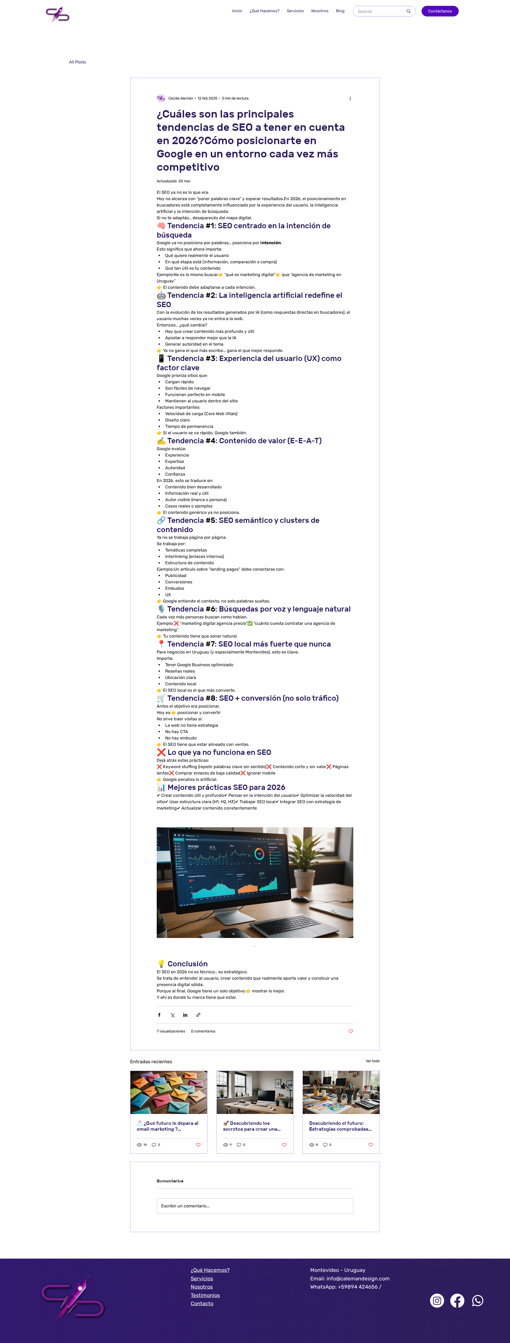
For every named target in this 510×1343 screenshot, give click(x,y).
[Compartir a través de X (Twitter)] (172, 1014)
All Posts (77, 61)
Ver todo (373, 1061)
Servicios (202, 1279)
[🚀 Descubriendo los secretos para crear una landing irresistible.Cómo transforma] (255, 1092)
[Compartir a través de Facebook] (159, 1014)
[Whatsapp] (478, 1301)
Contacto (202, 1304)
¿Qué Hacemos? (210, 1270)
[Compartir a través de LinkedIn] (185, 1014)
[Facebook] (457, 1301)
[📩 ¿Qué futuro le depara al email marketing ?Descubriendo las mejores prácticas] (168, 1092)
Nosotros (202, 1287)
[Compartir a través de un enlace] (198, 1014)
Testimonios (205, 1295)
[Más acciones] (350, 98)
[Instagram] (437, 1301)
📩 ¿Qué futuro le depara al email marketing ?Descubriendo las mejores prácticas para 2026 (167, 1126)
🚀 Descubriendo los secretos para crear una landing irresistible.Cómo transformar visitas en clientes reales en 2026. (252, 1126)
